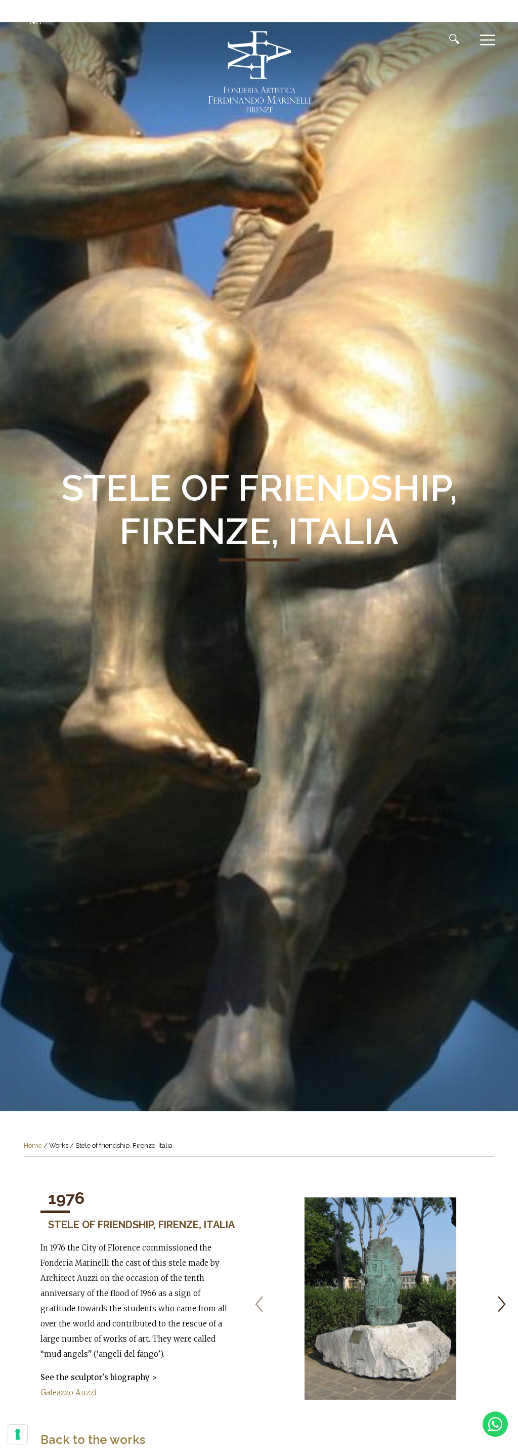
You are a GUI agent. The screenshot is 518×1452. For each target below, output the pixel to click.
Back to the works (92, 1439)
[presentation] (259, 1304)
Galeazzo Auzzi (68, 1392)
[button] (32, 21)
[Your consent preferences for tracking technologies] (17, 1434)
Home (33, 1145)
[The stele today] (380, 1298)
